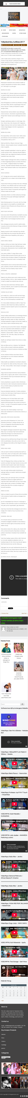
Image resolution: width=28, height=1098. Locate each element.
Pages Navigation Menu (14, 3)
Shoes (2, 1038)
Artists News (12, 30)
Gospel (14, 33)
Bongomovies (5, 33)
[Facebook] (25, 1096)
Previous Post (4, 613)
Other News (5, 36)
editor (24, 45)
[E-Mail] (21, 1096)
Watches (3, 1034)
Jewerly (3, 1048)
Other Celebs (22, 33)
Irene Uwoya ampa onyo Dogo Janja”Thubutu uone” (6, 695)
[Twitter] (23, 1096)
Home (4, 30)
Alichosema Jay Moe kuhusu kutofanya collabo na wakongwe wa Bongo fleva (6, 658)
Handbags (3, 1044)
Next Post (25, 613)
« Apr (2, 1000)
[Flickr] (27, 1096)
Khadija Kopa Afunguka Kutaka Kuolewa (19, 656)
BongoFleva (22, 30)
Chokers (3, 1041)
